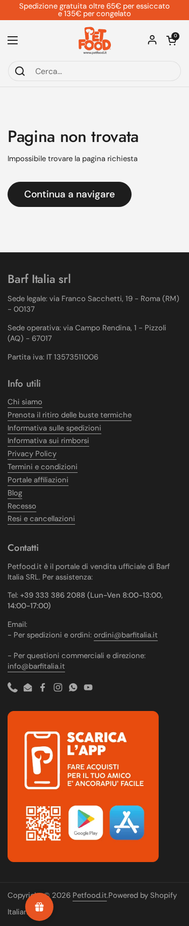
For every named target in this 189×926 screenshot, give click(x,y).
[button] (171, 40)
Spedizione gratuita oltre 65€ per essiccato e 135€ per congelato (94, 10)
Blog (15, 493)
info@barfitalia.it (36, 666)
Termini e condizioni (43, 467)
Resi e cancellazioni (41, 519)
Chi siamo (25, 402)
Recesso (22, 506)
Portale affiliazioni (38, 480)
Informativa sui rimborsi (48, 441)
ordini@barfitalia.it (126, 635)
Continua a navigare (69, 194)
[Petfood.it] (94, 40)
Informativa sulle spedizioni (54, 428)
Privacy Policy (32, 454)
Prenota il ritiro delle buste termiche (70, 415)
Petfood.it (90, 895)
